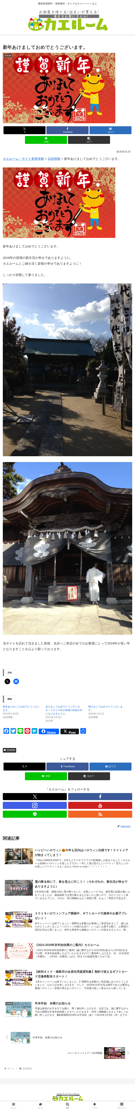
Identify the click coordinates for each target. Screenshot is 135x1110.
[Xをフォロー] (35, 796)
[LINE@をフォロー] (35, 814)
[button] (89, 140)
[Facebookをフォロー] (100, 796)
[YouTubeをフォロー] (100, 805)
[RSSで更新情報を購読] (100, 814)
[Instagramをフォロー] (35, 805)
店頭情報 (11, 750)
